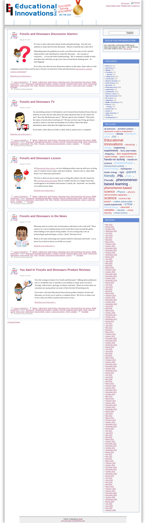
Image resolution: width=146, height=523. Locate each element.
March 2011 (110, 461)
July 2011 (109, 454)
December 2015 (111, 364)
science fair (109, 109)
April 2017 (108, 330)
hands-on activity (114, 159)
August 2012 (109, 428)
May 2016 (109, 353)
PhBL (36, 85)
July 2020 (109, 259)
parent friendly (25, 85)
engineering (109, 89)
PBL (31, 85)
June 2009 (109, 506)
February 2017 (111, 334)
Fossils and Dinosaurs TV (37, 101)
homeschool (92, 84)
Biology (35, 82)
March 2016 (110, 358)
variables (89, 85)
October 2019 (110, 278)
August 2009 (109, 501)
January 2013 (110, 422)
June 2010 (109, 480)
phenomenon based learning (55, 85)
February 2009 (111, 510)
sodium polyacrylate (123, 201)
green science (126, 156)
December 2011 (111, 443)
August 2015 (109, 373)
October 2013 (110, 407)
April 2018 (108, 308)
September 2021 (111, 231)
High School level (76, 82)
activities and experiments (47, 181)
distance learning (111, 81)
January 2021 (110, 246)
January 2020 (110, 272)
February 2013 (111, 420)
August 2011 (109, 452)
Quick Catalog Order (113, 6)
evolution (55, 84)
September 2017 (111, 319)
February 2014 (111, 400)
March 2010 (110, 486)
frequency (109, 154)
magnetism (109, 100)
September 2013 (111, 409)
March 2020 (110, 267)
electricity (109, 85)
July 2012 (109, 431)
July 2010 (109, 478)
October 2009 (110, 497)
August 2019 (109, 282)
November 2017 (111, 315)
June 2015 (109, 377)
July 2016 (109, 349)
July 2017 (109, 323)
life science (87, 82)
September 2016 (111, 345)
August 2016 (109, 347)
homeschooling (111, 168)
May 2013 (109, 416)
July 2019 (109, 285)
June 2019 (109, 287)
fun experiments (127, 153)
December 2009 (111, 493)
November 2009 (111, 495)
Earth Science (52, 82)
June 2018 (109, 306)
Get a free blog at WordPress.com (73, 521)
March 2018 (110, 310)
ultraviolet (125, 207)
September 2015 (111, 370)
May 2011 (109, 456)
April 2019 (108, 291)
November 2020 (111, 250)
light (122, 172)
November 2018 (111, 300)
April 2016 (108, 355)
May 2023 (109, 224)
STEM (67, 312)
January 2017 (110, 336)
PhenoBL (42, 85)
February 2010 (111, 489)
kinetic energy (110, 172)
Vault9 (80, 519)
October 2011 (110, 448)
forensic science (111, 94)
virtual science (120, 213)
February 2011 (111, 463)
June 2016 (109, 351)
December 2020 (111, 248)
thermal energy (111, 207)
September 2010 (111, 473)
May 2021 (109, 237)
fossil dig (62, 84)
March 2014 (110, 398)
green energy (111, 156)
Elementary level (64, 82)
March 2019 (110, 293)
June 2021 (109, 235)
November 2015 (111, 366)
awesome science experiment (118, 131)
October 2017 (110, 317)
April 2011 (108, 458)
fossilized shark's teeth (74, 84)
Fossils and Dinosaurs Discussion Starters (49, 33)
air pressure (109, 129)
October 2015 (110, 368)
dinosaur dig (30, 84)
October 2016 (110, 343)
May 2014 (109, 396)
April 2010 (108, 484)
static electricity (111, 113)
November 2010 (111, 469)
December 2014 (111, 390)
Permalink (13, 87)
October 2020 (110, 252)
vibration (121, 210)
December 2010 (111, 467)
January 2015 (110, 388)
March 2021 (110, 242)
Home (9, 22)
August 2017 (109, 321)
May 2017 (109, 327)
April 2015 (108, 381)
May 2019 (109, 289)
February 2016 (111, 360)
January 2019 (110, 297)
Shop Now (75, 22)
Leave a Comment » (21, 82)
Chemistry (109, 72)
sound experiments (113, 204)
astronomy (109, 68)
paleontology (14, 85)
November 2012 (111, 424)
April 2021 (108, 239)
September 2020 (111, 254)
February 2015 (111, 385)
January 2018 (110, 312)
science (69, 85)
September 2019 (111, 280)
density (109, 74)
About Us (62, 22)
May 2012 (109, 435)
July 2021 (109, 233)
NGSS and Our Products (43, 22)
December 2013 (111, 405)
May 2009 (109, 508)
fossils (85, 84)
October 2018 (110, 302)
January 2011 (110, 465)
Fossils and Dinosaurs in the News (43, 216)
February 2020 (111, 270)
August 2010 (109, 476)
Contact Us (136, 6)
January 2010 (110, 491)
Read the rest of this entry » (21, 76)
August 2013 (109, 411)
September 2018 (111, 304)
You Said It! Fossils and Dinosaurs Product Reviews (55, 269)
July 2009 (109, 504)
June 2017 (109, 325)
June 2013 (109, 413)
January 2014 (110, 403)
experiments (110, 91)
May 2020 (109, 263)
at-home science (125, 129)
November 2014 (111, 392)
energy (109, 106)
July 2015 (109, 375)
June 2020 (109, 261)
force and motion (128, 150)
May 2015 (109, 379)
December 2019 (111, 274)
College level (42, 82)
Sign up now (127, 49)
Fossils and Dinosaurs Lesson (40, 158)
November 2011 (111, 446)
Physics (108, 104)
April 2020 (108, 265)
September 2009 (111, 499)
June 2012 (109, 433)
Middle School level (112, 102)
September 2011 (111, 450)
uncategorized (110, 117)
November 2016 (111, 340)
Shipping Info (126, 6)
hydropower (126, 168)
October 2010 (110, 471)
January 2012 (110, 441)
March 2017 (110, 332)
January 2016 (110, 362)
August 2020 (109, 257)
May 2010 (109, 482)
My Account (125, 3)
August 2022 (109, 227)
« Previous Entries (13, 322)
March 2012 (110, 439)
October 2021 (110, 229)
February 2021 (111, 244)
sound (108, 111)
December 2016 (111, 338)
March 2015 (110, 383)
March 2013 (110, 418)
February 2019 (111, 295)
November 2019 (111, 276)
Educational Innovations (43, 84)
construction (110, 79)
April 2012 (108, 437)
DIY (114, 136)
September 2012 (111, 426)
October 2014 (110, 394)
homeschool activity (114, 166)
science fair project (79, 85)
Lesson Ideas (22, 22)
